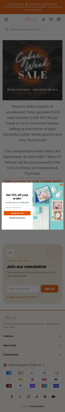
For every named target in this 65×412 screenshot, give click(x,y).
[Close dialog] (61, 184)
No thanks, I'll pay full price (17, 218)
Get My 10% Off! (17, 213)
